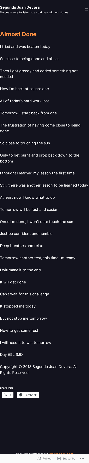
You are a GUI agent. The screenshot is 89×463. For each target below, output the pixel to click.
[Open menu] (86, 9)
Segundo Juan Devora (20, 7)
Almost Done (18, 34)
